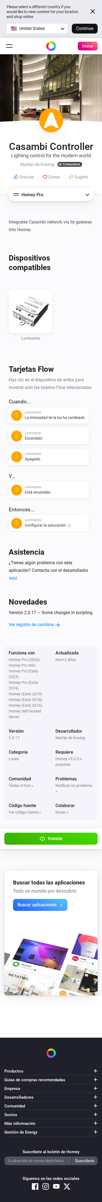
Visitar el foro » (21, 785)
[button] (37, 29)
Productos (13, 1071)
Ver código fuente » (25, 812)
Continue (84, 28)
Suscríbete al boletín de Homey (51, 1151)
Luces (14, 759)
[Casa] (51, 46)
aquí (13, 578)
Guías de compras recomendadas (34, 1079)
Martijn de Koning (70, 738)
